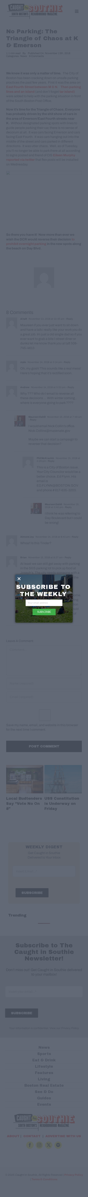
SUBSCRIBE (44, 611)
